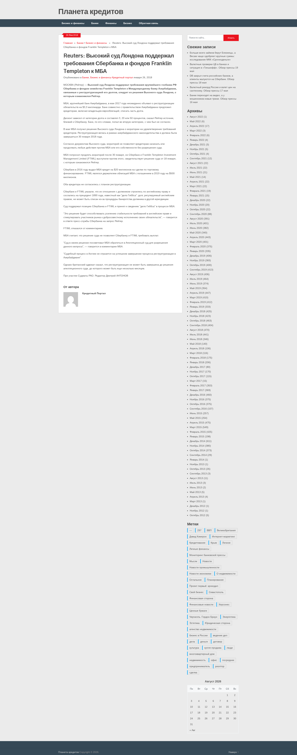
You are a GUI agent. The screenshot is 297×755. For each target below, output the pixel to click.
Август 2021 (196, 163)
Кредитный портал (122, 77)
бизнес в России (198, 635)
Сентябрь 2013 (198, 473)
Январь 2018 (197, 362)
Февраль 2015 (198, 431)
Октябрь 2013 (197, 469)
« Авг (192, 730)
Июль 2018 (196, 334)
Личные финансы (199, 548)
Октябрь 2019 (197, 265)
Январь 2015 (197, 436)
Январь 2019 (197, 306)
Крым (214, 542)
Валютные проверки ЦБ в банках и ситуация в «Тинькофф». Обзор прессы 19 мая (214, 67)
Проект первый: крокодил (203, 586)
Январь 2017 (197, 390)
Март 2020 (196, 241)
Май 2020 (195, 232)
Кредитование (197, 542)
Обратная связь (148, 23)
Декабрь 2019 (197, 255)
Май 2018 (195, 343)
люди (230, 647)
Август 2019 (196, 274)
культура (194, 647)
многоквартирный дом (201, 654)
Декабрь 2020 (197, 200)
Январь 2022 (197, 140)
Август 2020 (196, 218)
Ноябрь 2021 (197, 149)
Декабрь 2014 (197, 441)
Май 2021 (195, 177)
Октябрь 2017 (197, 376)
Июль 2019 (196, 279)
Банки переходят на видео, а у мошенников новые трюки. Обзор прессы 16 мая (213, 98)
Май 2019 (195, 288)
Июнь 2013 (196, 487)
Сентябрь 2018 (198, 325)
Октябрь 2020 (197, 209)
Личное (226, 542)
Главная (68, 43)
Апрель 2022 (197, 126)
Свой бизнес (196, 592)
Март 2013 (196, 501)
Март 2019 (196, 297)
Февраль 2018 (198, 357)
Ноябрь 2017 (197, 371)
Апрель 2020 (197, 237)
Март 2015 (196, 427)
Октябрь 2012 (197, 515)
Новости (207, 561)
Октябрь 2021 (197, 153)
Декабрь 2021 (197, 144)
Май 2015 (195, 418)
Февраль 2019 (198, 302)
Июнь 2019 (196, 283)
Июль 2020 (196, 223)
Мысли (193, 561)
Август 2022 (196, 116)
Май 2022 (195, 121)
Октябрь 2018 (197, 320)
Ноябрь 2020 (197, 204)
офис (214, 660)
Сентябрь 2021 (198, 158)
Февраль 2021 (198, 190)
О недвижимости (226, 573)
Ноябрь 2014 (197, 445)
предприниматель (199, 666)
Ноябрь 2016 (197, 399)
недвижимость (197, 660)
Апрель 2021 (197, 181)
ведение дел (220, 635)
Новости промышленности (204, 567)
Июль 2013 (196, 482)
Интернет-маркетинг (223, 536)
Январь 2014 (197, 459)
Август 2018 (196, 329)
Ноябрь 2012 (197, 510)
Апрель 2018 (197, 348)
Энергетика (229, 616)
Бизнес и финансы (73, 23)
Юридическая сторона (217, 623)
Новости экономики (200, 573)
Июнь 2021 (196, 172)
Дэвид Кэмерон (198, 536)
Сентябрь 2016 (198, 408)
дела (192, 641)
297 (199, 530)
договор (217, 641)
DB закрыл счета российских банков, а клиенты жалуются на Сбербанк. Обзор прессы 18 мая (212, 79)
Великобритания (226, 530)
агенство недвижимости (202, 629)
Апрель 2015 (197, 422)
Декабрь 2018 (197, 311)
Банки (94, 23)
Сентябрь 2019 (198, 269)
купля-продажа (212, 647)
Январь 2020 (197, 251)
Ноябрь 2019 (197, 260)
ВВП (209, 530)
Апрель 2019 (197, 292)
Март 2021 (196, 186)
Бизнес (127, 23)
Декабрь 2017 (197, 367)
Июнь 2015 (196, 413)
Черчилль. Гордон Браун (203, 616)
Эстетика (194, 623)
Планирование (215, 579)
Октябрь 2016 (197, 404)
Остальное (195, 579)
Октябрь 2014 (197, 450)
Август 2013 (196, 478)
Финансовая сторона (201, 598)
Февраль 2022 (198, 135)
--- (190, 530)
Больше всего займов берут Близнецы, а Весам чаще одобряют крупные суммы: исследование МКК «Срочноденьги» (213, 56)
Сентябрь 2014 (198, 455)
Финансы (111, 23)
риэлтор (219, 666)
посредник (228, 660)
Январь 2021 (197, 195)
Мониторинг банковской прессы (207, 555)
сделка (193, 672)
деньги (204, 641)
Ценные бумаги (198, 610)
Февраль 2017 (198, 385)
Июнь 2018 (196, 339)
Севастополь (216, 592)
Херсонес (224, 604)
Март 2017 (196, 380)
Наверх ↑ (234, 752)
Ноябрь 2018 (197, 316)
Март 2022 (196, 130)
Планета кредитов (90, 11)
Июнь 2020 (196, 228)
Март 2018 (196, 353)
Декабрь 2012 (197, 506)
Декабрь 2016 (197, 394)
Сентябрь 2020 (198, 214)
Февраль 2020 (198, 246)
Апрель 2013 (197, 496)
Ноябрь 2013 (197, 464)
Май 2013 (195, 492)
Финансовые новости (201, 604)
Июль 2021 (196, 167)
